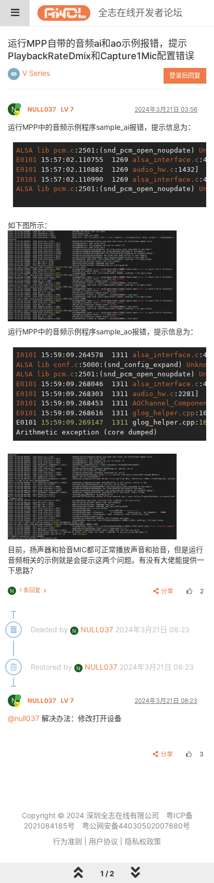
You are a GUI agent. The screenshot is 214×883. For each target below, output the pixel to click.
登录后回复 (184, 75)
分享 (167, 591)
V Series (36, 73)
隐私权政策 (143, 841)
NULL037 (51, 109)
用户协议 (103, 841)
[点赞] (188, 591)
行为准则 (67, 841)
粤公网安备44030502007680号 (136, 825)
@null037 (23, 718)
